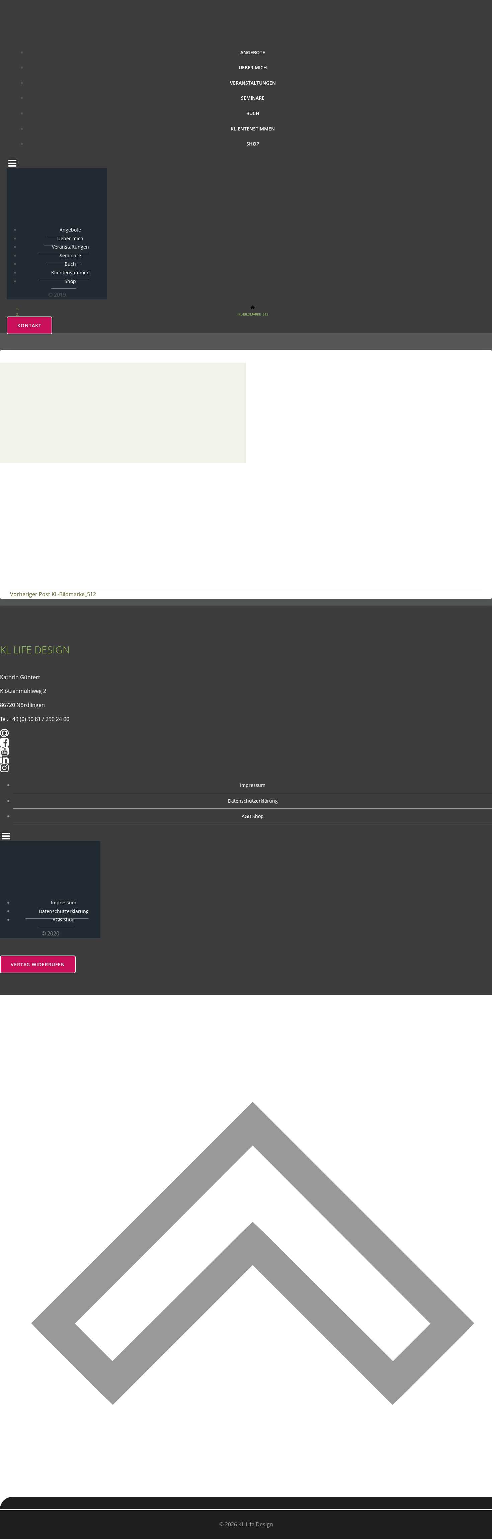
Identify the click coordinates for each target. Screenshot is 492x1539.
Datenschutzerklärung (253, 801)
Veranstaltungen (253, 83)
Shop (252, 144)
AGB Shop (253, 816)
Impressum (252, 785)
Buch (252, 113)
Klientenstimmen (253, 128)
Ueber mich (253, 67)
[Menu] (246, 162)
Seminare (252, 98)
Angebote (252, 52)
